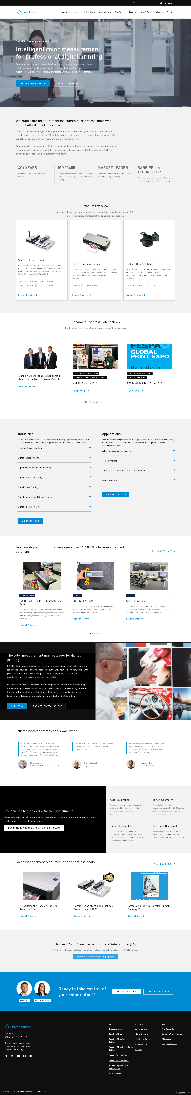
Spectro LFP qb (115, 1034)
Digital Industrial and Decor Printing (35, 496)
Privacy (6, 1091)
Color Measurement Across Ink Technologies (123, 470)
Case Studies (120, 12)
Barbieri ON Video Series (172, 1034)
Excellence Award (142, 1039)
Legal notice (41, 1091)
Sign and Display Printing (30, 447)
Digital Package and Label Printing (34, 467)
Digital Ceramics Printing (30, 477)
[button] (134, 2)
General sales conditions (22, 1091)
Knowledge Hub (168, 1029)
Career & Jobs (141, 1044)
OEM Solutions (115, 1073)
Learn (131, 12)
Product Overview (116, 1029)
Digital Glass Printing (28, 487)
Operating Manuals (169, 1044)
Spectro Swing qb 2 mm (119, 1055)
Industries (88, 12)
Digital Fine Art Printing (29, 506)
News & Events (146, 12)
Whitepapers (167, 1039)
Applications (104, 12)
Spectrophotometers (70, 12)
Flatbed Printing (109, 460)
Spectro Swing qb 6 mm (119, 1060)
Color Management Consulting (116, 450)
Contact (170, 12)
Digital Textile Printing (28, 457)
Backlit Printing (109, 480)
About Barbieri (141, 1029)
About (158, 12)
